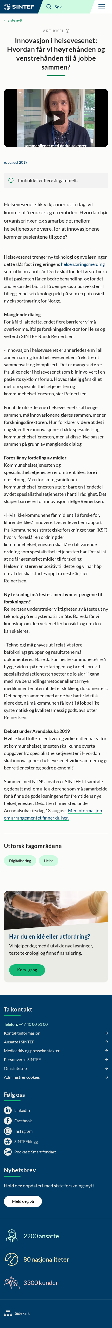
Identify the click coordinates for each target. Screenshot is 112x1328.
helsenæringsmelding (83, 264)
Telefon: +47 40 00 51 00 (26, 1024)
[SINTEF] (19, 6)
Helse (48, 860)
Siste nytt (15, 20)
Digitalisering (20, 860)
